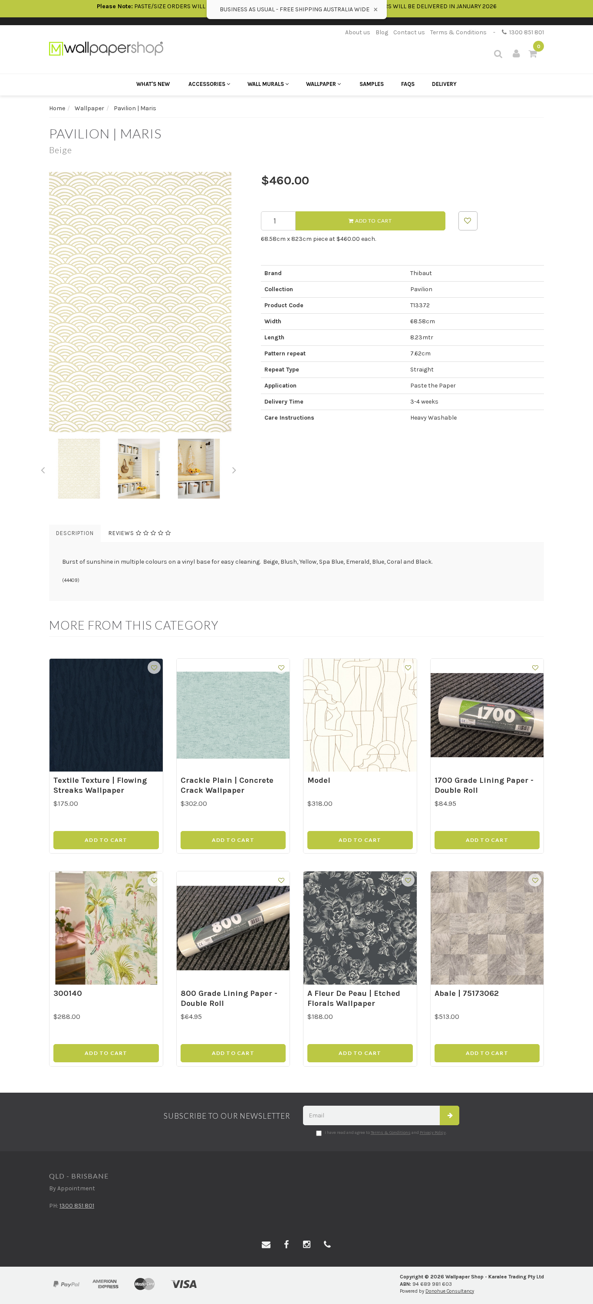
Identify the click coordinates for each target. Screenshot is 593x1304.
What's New (153, 84)
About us (357, 32)
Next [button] (234, 468)
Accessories (207, 84)
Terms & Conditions (458, 32)
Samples (371, 84)
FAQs (408, 84)
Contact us (409, 32)
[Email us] (266, 1245)
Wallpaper (321, 84)
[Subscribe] (449, 1115)
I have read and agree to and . (386, 1132)
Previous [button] (42, 468)
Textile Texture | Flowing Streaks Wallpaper (100, 785)
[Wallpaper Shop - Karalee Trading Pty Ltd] (106, 48)
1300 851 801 (525, 32)
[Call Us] (327, 1245)
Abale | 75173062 (467, 993)
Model (318, 780)
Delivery (444, 84)
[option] (148, 302)
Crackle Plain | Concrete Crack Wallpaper (227, 785)
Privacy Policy (433, 1132)
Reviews (122, 533)
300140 (67, 993)
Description (75, 533)
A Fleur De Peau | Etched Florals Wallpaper (353, 998)
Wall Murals (266, 84)
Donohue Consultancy (449, 1291)
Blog (382, 32)
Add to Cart (373, 220)
